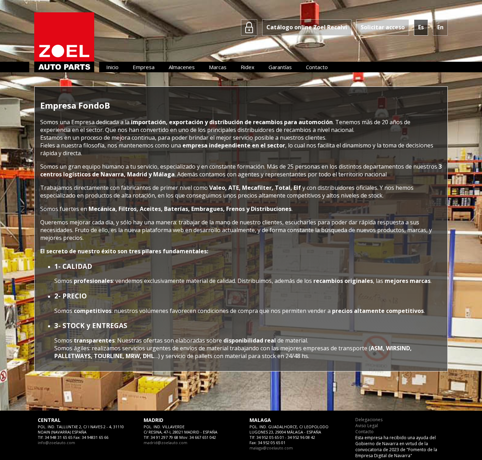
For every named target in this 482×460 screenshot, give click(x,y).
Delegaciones (368, 420)
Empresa (144, 67)
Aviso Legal (366, 426)
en (440, 27)
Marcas (218, 67)
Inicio (112, 67)
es (421, 27)
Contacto (317, 67)
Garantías (280, 67)
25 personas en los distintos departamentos (345, 166)
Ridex (247, 67)
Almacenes (182, 67)
